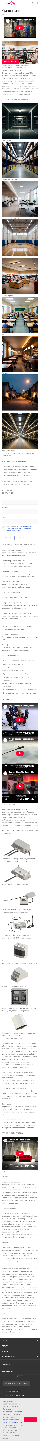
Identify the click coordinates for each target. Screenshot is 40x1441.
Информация (7, 1371)
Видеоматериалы (10, 61)
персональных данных (13, 1422)
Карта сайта (20, 1376)
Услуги (5, 1346)
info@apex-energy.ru (17, 1395)
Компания (6, 1364)
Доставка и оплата (10, 1357)
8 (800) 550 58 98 (13, 1391)
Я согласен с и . (19, 528)
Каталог (5, 1340)
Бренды (5, 1351)
